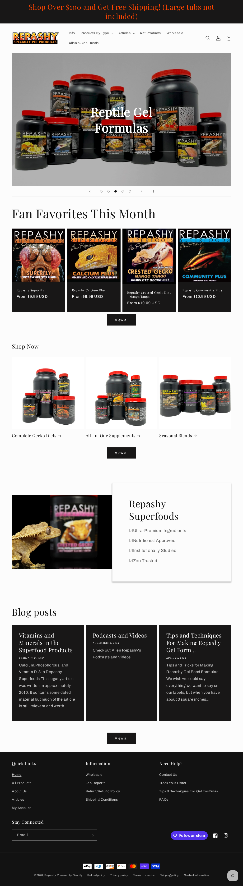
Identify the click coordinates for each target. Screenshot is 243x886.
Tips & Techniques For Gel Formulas (188, 791)
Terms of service (144, 875)
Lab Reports (96, 783)
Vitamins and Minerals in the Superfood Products (46, 643)
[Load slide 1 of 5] (101, 191)
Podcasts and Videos (120, 635)
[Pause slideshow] (153, 191)
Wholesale (94, 774)
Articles (18, 799)
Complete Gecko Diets (34, 435)
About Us (19, 791)
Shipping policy (169, 875)
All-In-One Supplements (111, 435)
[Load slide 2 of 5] (108, 191)
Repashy (50, 875)
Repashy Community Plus (202, 290)
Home (16, 774)
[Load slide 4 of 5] (122, 191)
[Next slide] (141, 191)
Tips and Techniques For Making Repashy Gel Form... (194, 643)
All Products (21, 783)
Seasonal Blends (175, 435)
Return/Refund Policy (103, 791)
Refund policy (96, 875)
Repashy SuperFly (30, 290)
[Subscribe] (92, 835)
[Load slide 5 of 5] (129, 191)
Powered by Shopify (70, 875)
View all (121, 320)
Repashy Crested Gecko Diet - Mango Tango (149, 294)
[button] (97, 33)
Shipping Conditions (102, 799)
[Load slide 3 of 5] (115, 191)
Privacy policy (119, 875)
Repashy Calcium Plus (89, 290)
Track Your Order (173, 783)
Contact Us (168, 774)
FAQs (163, 799)
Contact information (196, 875)
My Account (21, 808)
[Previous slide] (89, 191)
